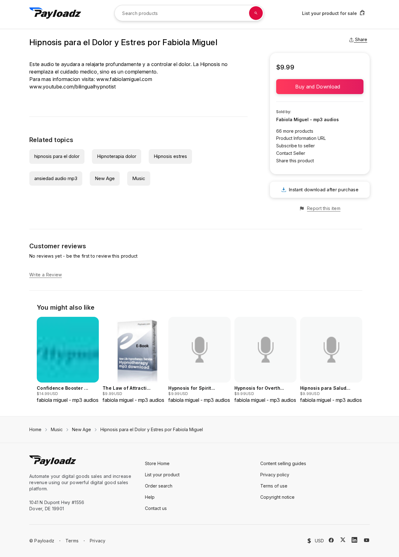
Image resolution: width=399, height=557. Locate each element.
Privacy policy (274, 474)
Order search (158, 485)
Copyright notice (277, 497)
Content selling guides (283, 463)
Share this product (295, 160)
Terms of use (273, 485)
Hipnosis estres (170, 156)
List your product (162, 474)
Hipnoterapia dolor (116, 156)
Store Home (157, 463)
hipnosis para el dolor (56, 156)
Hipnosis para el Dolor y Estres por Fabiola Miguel (151, 429)
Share (361, 39)
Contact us (156, 508)
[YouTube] (366, 540)
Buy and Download (319, 86)
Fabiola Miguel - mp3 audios (307, 119)
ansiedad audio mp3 (55, 178)
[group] (68, 360)
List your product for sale (329, 13)
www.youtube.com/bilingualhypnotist (72, 86)
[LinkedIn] (354, 540)
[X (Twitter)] (342, 539)
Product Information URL (301, 138)
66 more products (294, 131)
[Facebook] (331, 540)
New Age (105, 178)
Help (150, 497)
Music (138, 178)
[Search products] (256, 13)
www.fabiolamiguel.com (124, 79)
